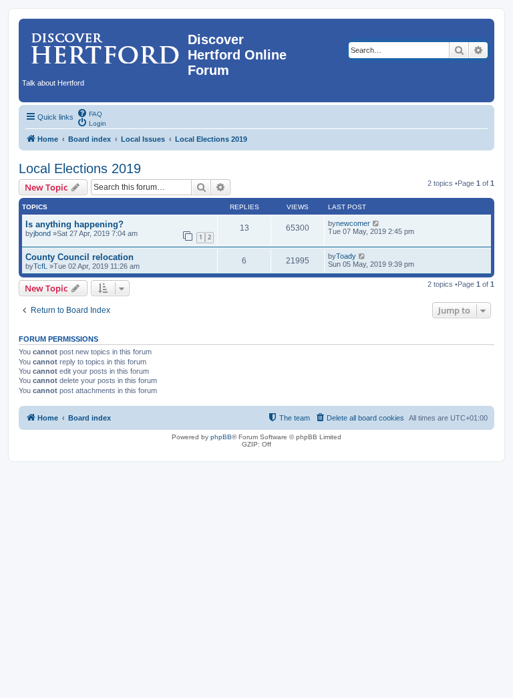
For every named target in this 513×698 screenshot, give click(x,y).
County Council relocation (79, 257)
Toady (346, 256)
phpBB (221, 437)
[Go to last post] (376, 223)
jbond (42, 233)
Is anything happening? (74, 224)
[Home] (105, 43)
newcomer (353, 223)
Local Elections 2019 (80, 168)
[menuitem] (89, 113)
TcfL (40, 266)
